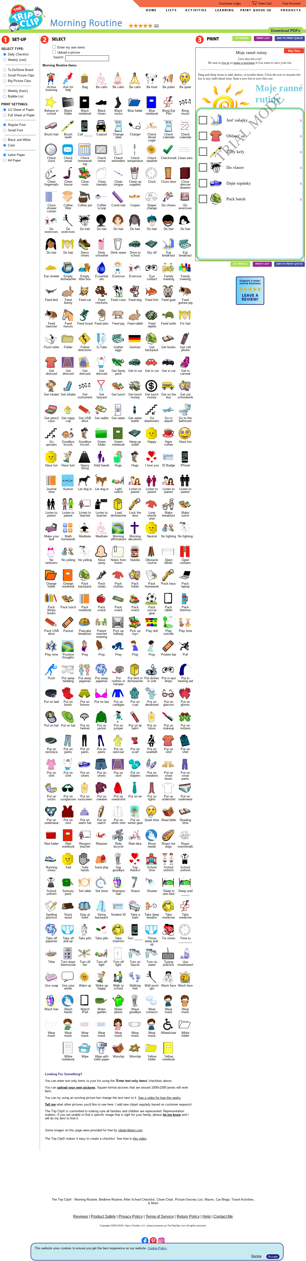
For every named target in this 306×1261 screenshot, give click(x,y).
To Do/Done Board (20, 70)
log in (226, 62)
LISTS (171, 10)
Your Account (291, 3)
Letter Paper (16, 155)
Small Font (15, 130)
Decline (256, 1256)
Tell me (50, 1104)
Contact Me (223, 1216)
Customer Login (230, 3)
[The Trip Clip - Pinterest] (153, 1241)
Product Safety (103, 1216)
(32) (156, 25)
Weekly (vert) (17, 60)
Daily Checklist (18, 54)
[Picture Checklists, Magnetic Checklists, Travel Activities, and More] (27, 31)
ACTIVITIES (196, 10)
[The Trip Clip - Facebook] (145, 1241)
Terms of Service (160, 1216)
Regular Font (17, 125)
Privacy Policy (131, 1216)
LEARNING (223, 10)
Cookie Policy (157, 1248)
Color (11, 145)
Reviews (80, 1216)
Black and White (19, 140)
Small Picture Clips (21, 75)
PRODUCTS (291, 10)
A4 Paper (14, 160)
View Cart (265, 3)
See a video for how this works (159, 1098)
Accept (273, 1256)
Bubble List (15, 96)
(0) (269, 10)
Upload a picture (68, 52)
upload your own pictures (76, 1087)
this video (139, 1138)
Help (206, 1216)
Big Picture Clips (19, 81)
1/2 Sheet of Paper (21, 110)
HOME (151, 10)
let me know (172, 1115)
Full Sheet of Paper (21, 115)
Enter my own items (70, 47)
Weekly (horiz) (18, 91)
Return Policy (188, 1216)
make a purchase (244, 62)
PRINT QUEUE (253, 10)
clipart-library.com (130, 1130)
